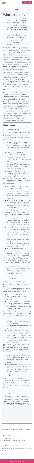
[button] (19, 2)
